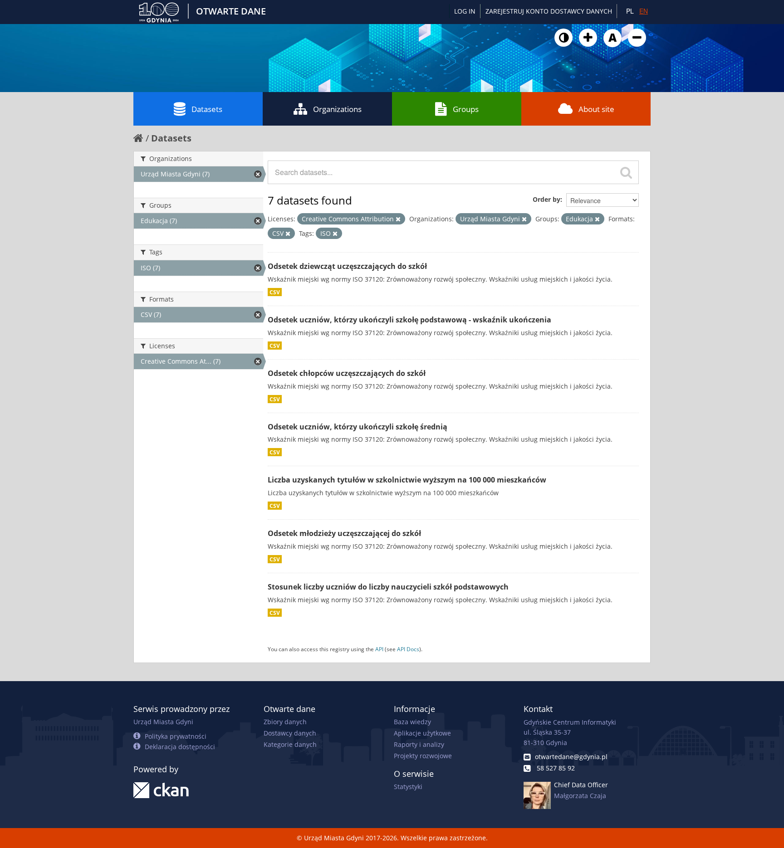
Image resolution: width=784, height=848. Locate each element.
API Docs (408, 649)
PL (630, 10)
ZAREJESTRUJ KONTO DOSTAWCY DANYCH (548, 11)
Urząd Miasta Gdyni (163, 721)
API (379, 649)
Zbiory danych (285, 721)
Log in (464, 11)
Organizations (337, 109)
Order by (546, 199)
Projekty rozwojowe (423, 755)
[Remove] (398, 219)
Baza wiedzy (412, 721)
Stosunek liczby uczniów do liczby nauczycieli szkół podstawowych (388, 587)
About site (596, 109)
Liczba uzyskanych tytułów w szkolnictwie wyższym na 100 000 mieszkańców (407, 480)
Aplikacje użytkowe (422, 733)
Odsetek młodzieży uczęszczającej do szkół (344, 533)
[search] (626, 172)
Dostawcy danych (290, 733)
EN (643, 10)
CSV (275, 292)
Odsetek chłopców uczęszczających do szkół (347, 373)
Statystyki (408, 786)
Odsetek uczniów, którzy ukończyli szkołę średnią (357, 427)
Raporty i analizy (419, 744)
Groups (466, 109)
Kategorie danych (290, 744)
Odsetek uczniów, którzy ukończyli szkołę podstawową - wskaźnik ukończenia (409, 320)
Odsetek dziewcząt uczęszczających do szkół (347, 266)
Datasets (206, 109)
